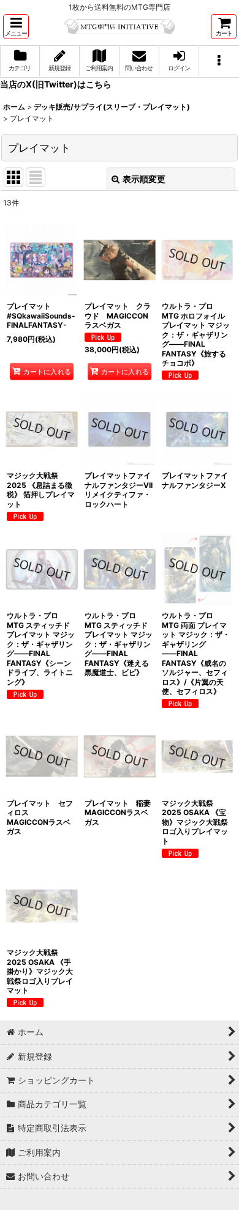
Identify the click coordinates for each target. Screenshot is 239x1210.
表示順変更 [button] (144, 179)
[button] (16, 26)
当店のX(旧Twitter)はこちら (56, 84)
